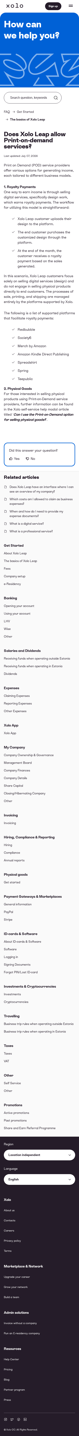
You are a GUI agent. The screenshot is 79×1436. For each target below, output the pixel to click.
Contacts (9, 1220)
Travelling (12, 1016)
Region (8, 1144)
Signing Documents (17, 964)
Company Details (15, 778)
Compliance (12, 852)
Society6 (24, 338)
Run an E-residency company (22, 1333)
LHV (7, 621)
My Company (14, 747)
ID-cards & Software (20, 934)
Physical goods (16, 874)
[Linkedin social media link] (25, 1420)
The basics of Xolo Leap (20, 561)
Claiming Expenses (17, 696)
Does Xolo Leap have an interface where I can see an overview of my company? (42, 489)
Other (8, 636)
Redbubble (26, 329)
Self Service (12, 1083)
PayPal (8, 912)
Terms (8, 1250)
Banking (10, 598)
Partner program (14, 1389)
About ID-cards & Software (22, 941)
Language (11, 1168)
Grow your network (16, 1287)
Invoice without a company (20, 1323)
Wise (7, 629)
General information (18, 904)
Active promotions (16, 1113)
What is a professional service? (31, 531)
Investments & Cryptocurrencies (30, 986)
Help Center (11, 1359)
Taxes (8, 1046)
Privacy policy (12, 1240)
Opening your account (19, 606)
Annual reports (14, 860)
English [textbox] (13, 1179)
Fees (7, 568)
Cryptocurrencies (16, 1002)
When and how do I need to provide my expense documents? (36, 514)
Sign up (53, 6)
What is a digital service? (27, 523)
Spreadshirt (27, 362)
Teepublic (25, 379)
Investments (12, 994)
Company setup (14, 576)
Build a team (11, 1297)
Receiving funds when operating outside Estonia (37, 658)
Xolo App (11, 725)
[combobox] (39, 1155)
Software (10, 949)
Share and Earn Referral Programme (30, 1128)
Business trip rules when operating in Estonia (35, 1031)
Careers (9, 1230)
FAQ (7, 112)
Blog (6, 1379)
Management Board (18, 763)
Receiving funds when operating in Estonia (33, 666)
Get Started (14, 545)
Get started (12, 882)
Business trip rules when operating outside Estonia (38, 1024)
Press (7, 1399)
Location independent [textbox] (24, 1155)
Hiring (8, 845)
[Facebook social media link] (18, 1420)
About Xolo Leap (15, 553)
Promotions (13, 1105)
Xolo (14, 6)
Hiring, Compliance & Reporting (29, 837)
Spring (23, 371)
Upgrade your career (17, 1276)
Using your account (17, 613)
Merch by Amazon (32, 346)
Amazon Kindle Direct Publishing (43, 354)
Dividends (10, 674)
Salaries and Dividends (22, 651)
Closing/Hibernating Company (24, 793)
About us (9, 1210)
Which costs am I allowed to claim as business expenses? (41, 501)
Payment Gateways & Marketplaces (33, 896)
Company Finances (17, 770)
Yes (17, 459)
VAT (6, 1061)
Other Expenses (15, 711)
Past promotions (15, 1120)
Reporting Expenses (18, 703)
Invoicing (11, 815)
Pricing (8, 1369)
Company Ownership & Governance (29, 755)
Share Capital (13, 786)
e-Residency (12, 584)
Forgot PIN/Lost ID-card (21, 972)
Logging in (11, 957)
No (33, 459)
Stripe (8, 919)
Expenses (11, 688)
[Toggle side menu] (67, 6)
